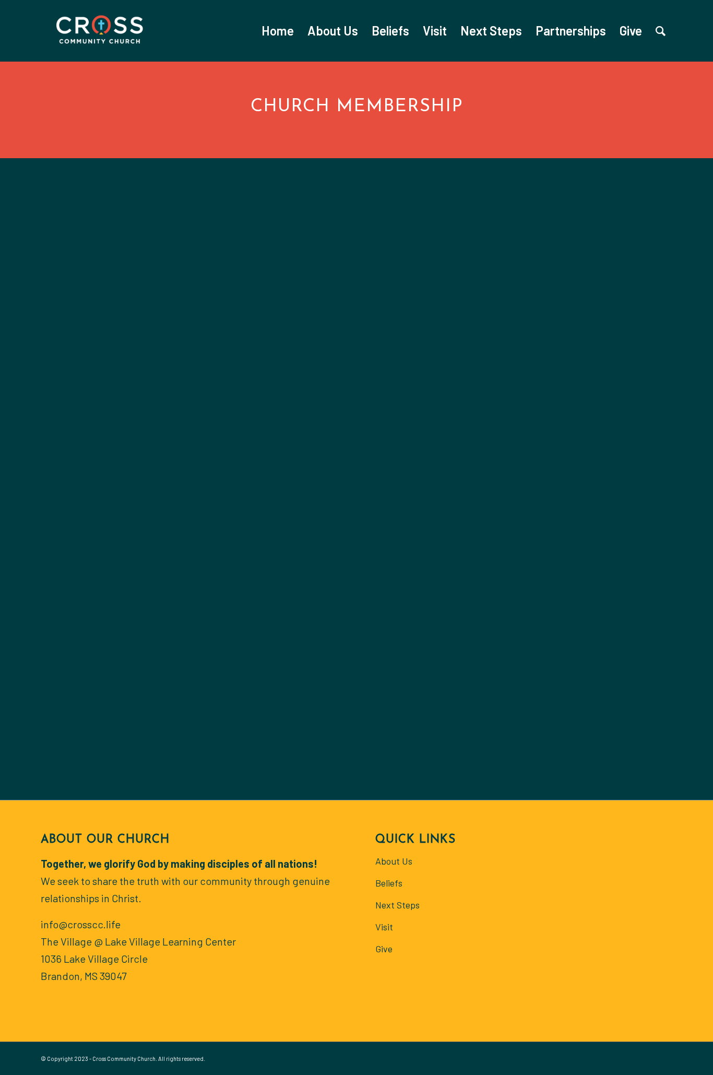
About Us (393, 861)
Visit (384, 926)
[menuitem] (278, 31)
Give (384, 948)
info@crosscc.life (81, 924)
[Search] (660, 31)
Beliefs (388, 883)
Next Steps (397, 905)
